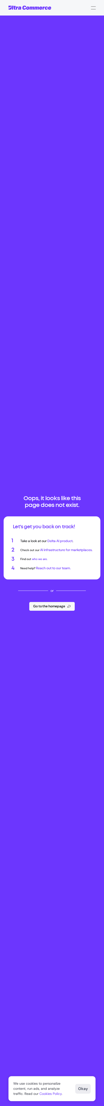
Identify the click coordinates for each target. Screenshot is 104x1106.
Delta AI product (60, 541)
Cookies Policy (50, 1093)
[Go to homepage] (30, 7)
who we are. (39, 559)
